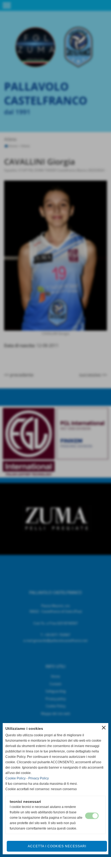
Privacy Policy (38, 778)
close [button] (103, 727)
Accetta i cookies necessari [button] (57, 846)
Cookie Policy (15, 778)
